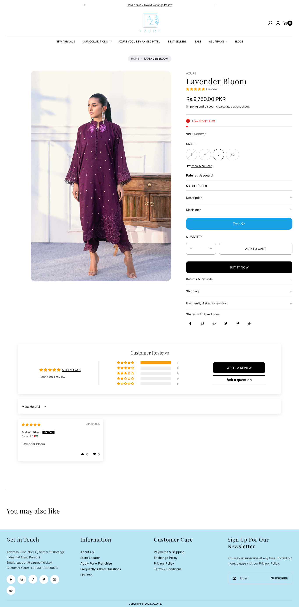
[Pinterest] (43, 579)
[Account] (278, 23)
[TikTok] (32, 579)
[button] (270, 23)
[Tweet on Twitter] (226, 323)
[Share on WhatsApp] (214, 323)
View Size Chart (201, 166)
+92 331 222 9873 (44, 568)
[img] (31, 424)
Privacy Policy (164, 563)
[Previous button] (84, 5)
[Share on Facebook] (190, 323)
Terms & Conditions (167, 569)
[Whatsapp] (11, 590)
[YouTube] (54, 579)
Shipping (192, 106)
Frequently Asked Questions (100, 569)
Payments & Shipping (169, 552)
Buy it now (239, 267)
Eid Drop (86, 575)
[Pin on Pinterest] (237, 323)
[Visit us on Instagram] (202, 323)
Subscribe (279, 578)
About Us (87, 552)
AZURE (156, 603)
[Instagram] (22, 579)
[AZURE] (149, 23)
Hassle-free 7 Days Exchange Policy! (149, 5)
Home (135, 58)
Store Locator (90, 557)
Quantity (194, 236)
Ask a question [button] (239, 380)
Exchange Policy (166, 557)
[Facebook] (11, 579)
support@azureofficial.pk (34, 562)
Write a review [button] (239, 368)
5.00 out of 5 (71, 370)
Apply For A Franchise (96, 563)
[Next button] (214, 5)
